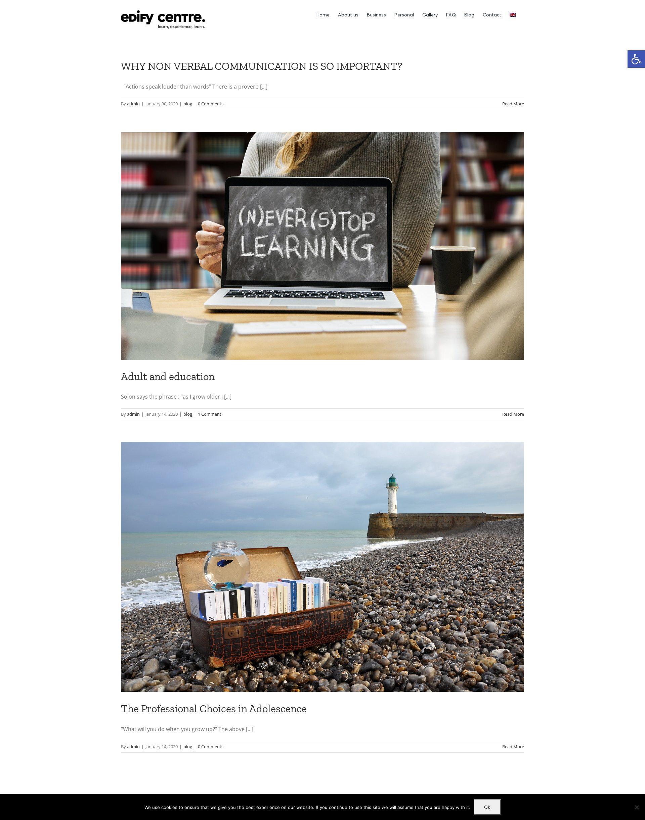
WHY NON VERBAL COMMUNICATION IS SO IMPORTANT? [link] (261, 66)
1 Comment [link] (209, 414)
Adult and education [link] (168, 376)
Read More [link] (513, 104)
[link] (636, 59)
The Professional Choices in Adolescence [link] (214, 708)
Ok (487, 807)
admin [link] (133, 104)
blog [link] (187, 104)
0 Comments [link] (210, 104)
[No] (636, 807)
